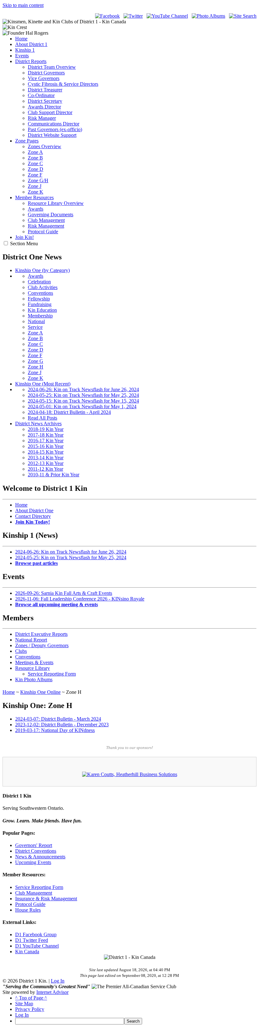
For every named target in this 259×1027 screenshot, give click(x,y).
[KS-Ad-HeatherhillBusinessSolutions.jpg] (129, 774)
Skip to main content (23, 5)
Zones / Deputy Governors (42, 645)
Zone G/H (38, 180)
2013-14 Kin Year (45, 457)
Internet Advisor (52, 992)
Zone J (34, 186)
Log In (57, 980)
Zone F (35, 174)
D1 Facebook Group (36, 934)
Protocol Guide (43, 231)
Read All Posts (42, 418)
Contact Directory (33, 516)
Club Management (46, 220)
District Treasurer (45, 89)
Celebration (39, 281)
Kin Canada (27, 951)
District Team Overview (52, 67)
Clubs (21, 651)
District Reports (30, 61)
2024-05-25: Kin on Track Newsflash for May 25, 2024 (83, 395)
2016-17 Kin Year (45, 440)
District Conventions (35, 851)
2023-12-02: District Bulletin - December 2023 (62, 724)
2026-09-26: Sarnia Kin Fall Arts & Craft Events (63, 593)
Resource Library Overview (56, 203)
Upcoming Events (33, 862)
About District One (34, 510)
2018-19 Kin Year (45, 429)
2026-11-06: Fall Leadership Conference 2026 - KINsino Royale (79, 598)
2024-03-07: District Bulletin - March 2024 (58, 719)
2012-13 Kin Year (45, 463)
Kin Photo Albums (33, 679)
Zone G (35, 361)
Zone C (35, 163)
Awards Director (44, 106)
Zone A (35, 152)
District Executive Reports (41, 634)
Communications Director (53, 123)
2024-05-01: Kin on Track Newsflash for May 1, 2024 (82, 406)
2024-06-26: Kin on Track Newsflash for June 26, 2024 (83, 389)
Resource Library (32, 668)
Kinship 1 (25, 50)
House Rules (28, 910)
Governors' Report (33, 845)
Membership (40, 315)
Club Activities (42, 287)
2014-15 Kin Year (45, 452)
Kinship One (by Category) (42, 270)
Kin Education (42, 310)
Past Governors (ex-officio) (55, 129)
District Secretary (45, 101)
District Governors (46, 72)
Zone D (35, 169)
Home (21, 38)
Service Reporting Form (52, 673)
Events (22, 55)
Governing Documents (50, 214)
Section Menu (24, 243)
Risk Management (46, 226)
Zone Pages (27, 140)
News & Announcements (40, 856)
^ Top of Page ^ (31, 998)
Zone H (35, 366)
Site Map (24, 1003)
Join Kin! (24, 237)
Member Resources (34, 197)
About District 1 (31, 44)
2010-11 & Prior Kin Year (53, 474)
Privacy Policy (29, 1009)
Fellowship (39, 298)
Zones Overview (44, 146)
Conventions (40, 293)
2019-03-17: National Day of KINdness (55, 730)
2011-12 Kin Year (45, 469)
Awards (35, 209)
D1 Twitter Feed (31, 940)
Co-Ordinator (41, 95)
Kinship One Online (40, 692)
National (36, 321)
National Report (31, 639)
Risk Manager (42, 118)
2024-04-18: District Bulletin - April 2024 (69, 412)
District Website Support (52, 135)
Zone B (35, 157)
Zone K (35, 191)
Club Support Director (50, 112)
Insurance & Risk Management (46, 898)
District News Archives (38, 423)
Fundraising (39, 304)
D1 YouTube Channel (37, 946)
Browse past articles (36, 563)
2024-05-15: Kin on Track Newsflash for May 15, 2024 (83, 400)
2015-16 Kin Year (45, 446)
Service (35, 327)
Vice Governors (43, 78)
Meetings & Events (34, 662)
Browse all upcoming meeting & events (56, 604)
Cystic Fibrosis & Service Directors (63, 84)
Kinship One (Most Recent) (42, 383)
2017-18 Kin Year (45, 435)
